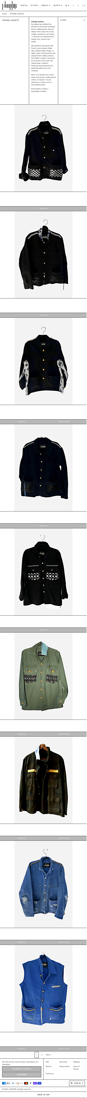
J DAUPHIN (12, 1089)
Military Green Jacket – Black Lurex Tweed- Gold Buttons (26, 712)
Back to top (43, 1095)
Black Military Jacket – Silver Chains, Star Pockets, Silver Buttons (30, 610)
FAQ (46, 1062)
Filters (62, 19)
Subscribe (21, 1075)
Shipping (75, 1062)
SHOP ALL (24, 5)
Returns (48, 1066)
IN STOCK (34, 5)
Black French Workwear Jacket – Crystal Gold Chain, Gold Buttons (30, 507)
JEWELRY (43, 5)
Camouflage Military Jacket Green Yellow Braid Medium (25, 815)
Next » (47, 1039)
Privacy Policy (63, 1066)
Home (4, 13)
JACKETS (55, 5)
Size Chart (62, 1062)
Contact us (49, 1074)
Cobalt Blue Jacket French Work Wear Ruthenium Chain (25, 917)
